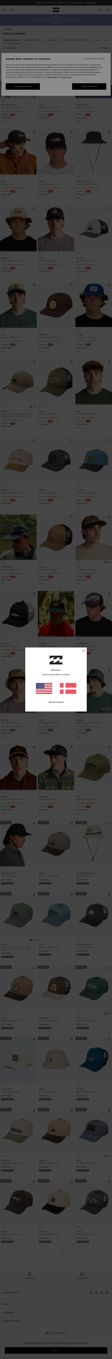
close (83, 650)
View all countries (56, 702)
